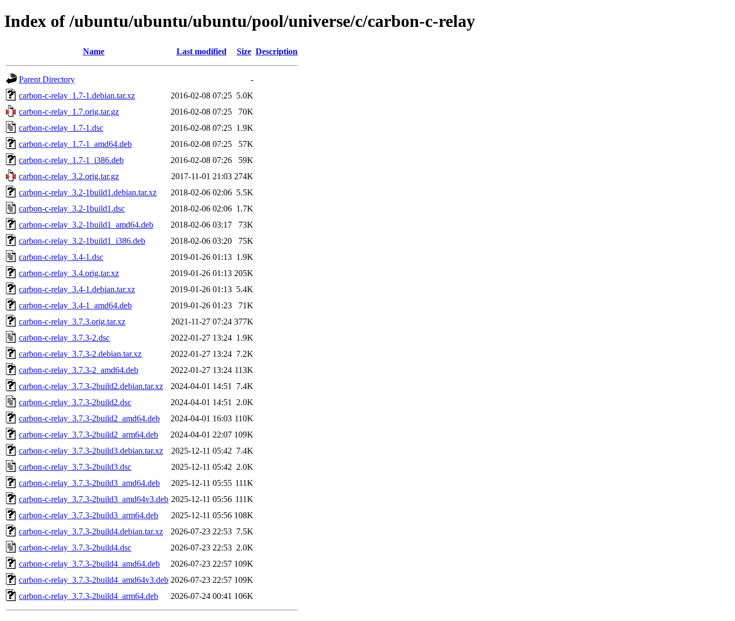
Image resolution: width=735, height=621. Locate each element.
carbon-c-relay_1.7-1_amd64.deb (75, 144)
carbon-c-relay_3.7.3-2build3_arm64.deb (88, 515)
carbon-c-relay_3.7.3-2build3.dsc (75, 466)
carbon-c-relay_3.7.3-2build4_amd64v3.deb (93, 579)
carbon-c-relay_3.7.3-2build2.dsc (75, 402)
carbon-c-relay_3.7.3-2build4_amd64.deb (89, 563)
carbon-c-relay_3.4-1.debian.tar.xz (77, 289)
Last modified (201, 51)
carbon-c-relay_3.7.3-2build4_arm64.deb (88, 596)
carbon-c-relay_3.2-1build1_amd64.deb (86, 224)
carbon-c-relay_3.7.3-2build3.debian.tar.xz (91, 450)
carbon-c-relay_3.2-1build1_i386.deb (82, 240)
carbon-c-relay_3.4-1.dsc (61, 257)
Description (277, 51)
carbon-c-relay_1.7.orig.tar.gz (69, 111)
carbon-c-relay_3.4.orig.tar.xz (69, 273)
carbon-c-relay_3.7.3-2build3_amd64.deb (89, 483)
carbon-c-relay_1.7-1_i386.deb (71, 160)
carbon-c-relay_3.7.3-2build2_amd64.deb (89, 418)
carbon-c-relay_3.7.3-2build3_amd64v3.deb (93, 499)
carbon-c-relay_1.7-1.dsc (61, 127)
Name (93, 51)
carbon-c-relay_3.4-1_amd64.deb (75, 305)
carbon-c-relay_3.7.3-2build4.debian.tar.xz (91, 531)
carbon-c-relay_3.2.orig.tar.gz (69, 176)
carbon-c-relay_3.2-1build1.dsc (72, 208)
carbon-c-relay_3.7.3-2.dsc (64, 337)
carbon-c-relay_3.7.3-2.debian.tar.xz (80, 353)
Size (244, 51)
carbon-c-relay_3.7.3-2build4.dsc (75, 547)
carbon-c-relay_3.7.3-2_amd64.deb (78, 370)
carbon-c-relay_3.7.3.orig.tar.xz (72, 321)
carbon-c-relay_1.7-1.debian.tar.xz (77, 95)
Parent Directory (47, 79)
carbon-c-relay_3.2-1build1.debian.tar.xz (88, 192)
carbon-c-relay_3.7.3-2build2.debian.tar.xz (91, 386)
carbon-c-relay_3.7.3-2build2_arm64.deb (88, 434)
